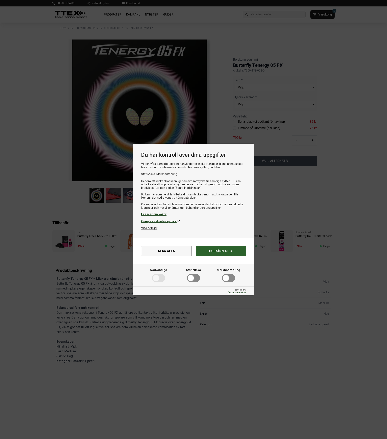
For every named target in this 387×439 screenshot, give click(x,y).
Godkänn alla (221, 251)
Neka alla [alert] (166, 251)
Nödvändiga (158, 270)
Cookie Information (237, 292)
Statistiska (193, 270)
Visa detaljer (149, 228)
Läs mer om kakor (153, 214)
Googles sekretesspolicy (159, 221)
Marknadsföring (228, 270)
